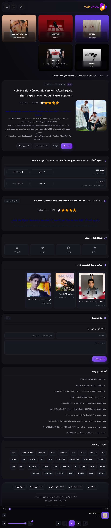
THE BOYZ (101, 459)
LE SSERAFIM (74, 459)
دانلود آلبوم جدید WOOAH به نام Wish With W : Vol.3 (86, 433)
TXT (73, 452)
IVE (24, 459)
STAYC (55, 466)
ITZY (50, 459)
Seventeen (42, 452)
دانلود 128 (16, 183)
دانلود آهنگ (40, 146)
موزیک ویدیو (20, 486)
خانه (107, 76)
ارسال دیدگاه (99, 359)
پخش (65, 146)
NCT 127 (33, 459)
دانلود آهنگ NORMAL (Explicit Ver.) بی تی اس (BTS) (86, 415)
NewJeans (61, 473)
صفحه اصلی (92, 486)
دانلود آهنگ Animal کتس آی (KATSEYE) (91, 385)
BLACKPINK (61, 459)
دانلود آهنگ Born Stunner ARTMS (93, 379)
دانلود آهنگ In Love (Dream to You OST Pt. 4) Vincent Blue (83, 403)
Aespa (14, 452)
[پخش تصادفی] (58, 523)
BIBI (42, 459)
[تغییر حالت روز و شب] (21, 7)
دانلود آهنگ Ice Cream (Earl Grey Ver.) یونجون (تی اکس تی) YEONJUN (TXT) (77, 421)
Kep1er (92, 466)
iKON (91, 473)
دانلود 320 (16, 171)
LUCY (71, 473)
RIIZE (21, 466)
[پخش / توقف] (72, 523)
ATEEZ (53, 452)
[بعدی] (78, 523)
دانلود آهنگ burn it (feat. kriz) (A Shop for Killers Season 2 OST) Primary (78, 409)
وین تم (48, 500)
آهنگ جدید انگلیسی (56, 486)
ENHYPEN (63, 452)
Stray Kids (93, 452)
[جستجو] (13, 7)
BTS (103, 452)
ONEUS (102, 466)
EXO (13, 466)
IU (75, 466)
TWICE (82, 452)
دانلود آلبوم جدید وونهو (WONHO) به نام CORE (88, 397)
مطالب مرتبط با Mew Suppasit (89, 265)
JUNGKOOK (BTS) (27, 452)
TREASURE (66, 466)
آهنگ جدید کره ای (75, 486)
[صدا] (4, 523)
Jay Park (14, 459)
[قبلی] (64, 523)
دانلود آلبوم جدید (36, 486)
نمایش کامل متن (12, 201)
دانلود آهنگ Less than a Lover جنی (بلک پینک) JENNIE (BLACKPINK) (80, 391)
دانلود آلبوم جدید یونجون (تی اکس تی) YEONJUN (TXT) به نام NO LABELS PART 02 (74, 427)
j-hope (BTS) (33, 466)
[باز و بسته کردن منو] (7, 7)
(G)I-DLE (81, 473)
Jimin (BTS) (48, 473)
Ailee (83, 466)
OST (101, 76)
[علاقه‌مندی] (4, 515)
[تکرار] (85, 523)
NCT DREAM (88, 459)
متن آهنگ (22, 146)
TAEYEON (101, 473)
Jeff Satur (36, 473)
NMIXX (45, 466)
